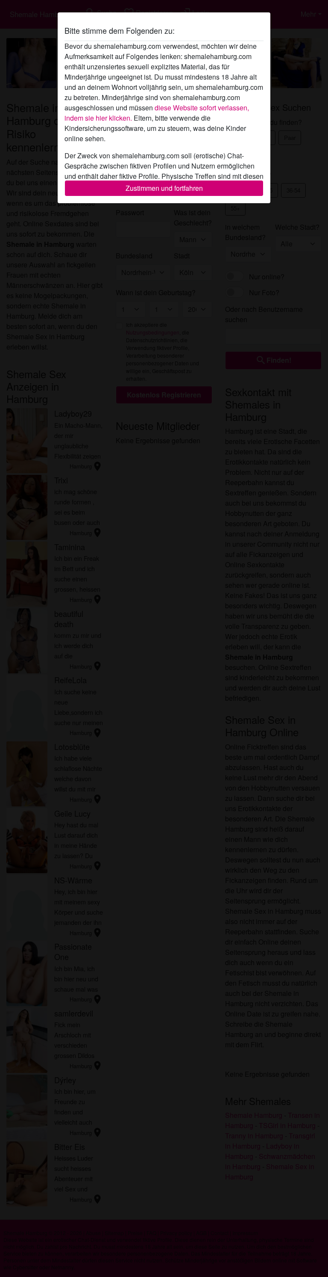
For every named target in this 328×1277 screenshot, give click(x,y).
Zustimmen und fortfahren (164, 188)
